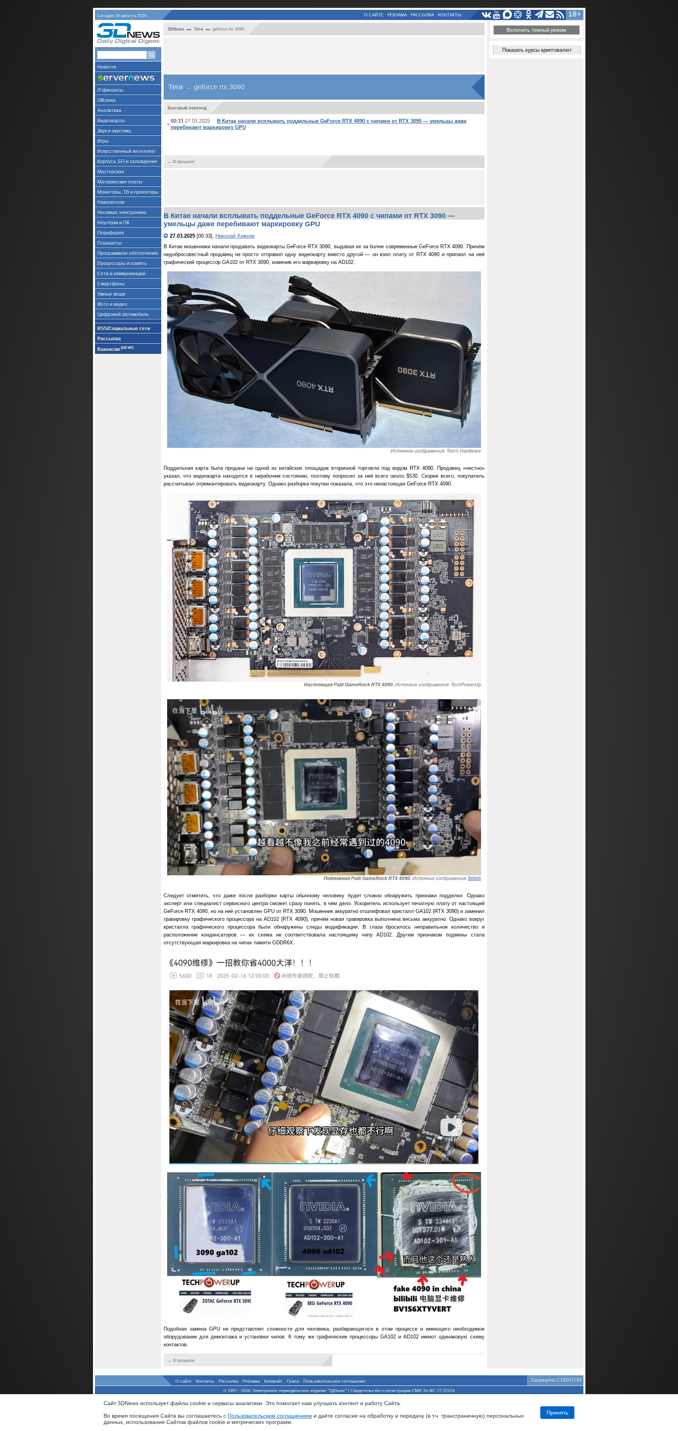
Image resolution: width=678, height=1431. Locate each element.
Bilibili (474, 878)
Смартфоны (111, 284)
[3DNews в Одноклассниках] (528, 15)
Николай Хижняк (235, 236)
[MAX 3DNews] (507, 15)
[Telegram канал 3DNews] (539, 15)
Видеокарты (111, 121)
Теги (198, 29)
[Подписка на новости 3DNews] (550, 15)
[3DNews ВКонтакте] (486, 15)
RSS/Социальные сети (123, 328)
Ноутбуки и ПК (113, 222)
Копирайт (273, 1381)
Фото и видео (112, 304)
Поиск (293, 1381)
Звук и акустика (114, 131)
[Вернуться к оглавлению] (167, 236)
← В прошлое (181, 161)
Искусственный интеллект (126, 151)
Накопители (110, 202)
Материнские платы (119, 182)
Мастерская (110, 172)
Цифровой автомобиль (123, 314)
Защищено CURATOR (555, 1380)
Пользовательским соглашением (270, 1416)
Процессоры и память (122, 263)
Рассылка (422, 15)
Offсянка (106, 100)
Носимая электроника (121, 212)
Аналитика (109, 110)
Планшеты (109, 243)
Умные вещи (111, 294)
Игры (103, 141)
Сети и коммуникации (121, 273)
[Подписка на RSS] (560, 15)
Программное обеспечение (128, 253)
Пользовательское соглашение (334, 1381)
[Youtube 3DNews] (497, 15)
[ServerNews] (128, 78)
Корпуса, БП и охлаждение (127, 161)
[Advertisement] (324, 55)
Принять (557, 1412)
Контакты (449, 15)
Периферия (110, 233)
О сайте (373, 15)
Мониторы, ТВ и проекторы (128, 192)
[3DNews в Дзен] (518, 15)
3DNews (176, 29)
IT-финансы (110, 90)
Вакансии (115, 348)
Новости (106, 67)
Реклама (397, 15)
